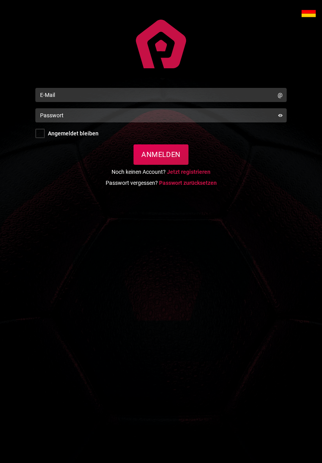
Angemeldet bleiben (73, 133)
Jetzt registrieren (188, 172)
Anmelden (161, 154)
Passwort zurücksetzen (188, 183)
